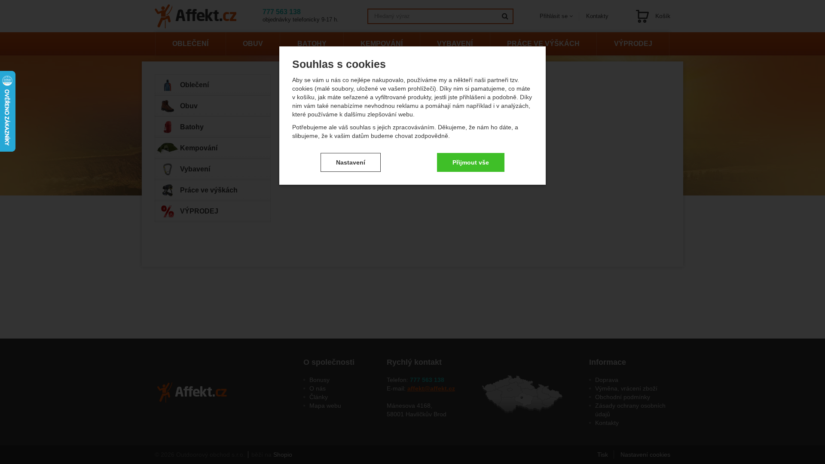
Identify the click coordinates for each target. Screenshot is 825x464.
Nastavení (350, 162)
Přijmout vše (470, 162)
